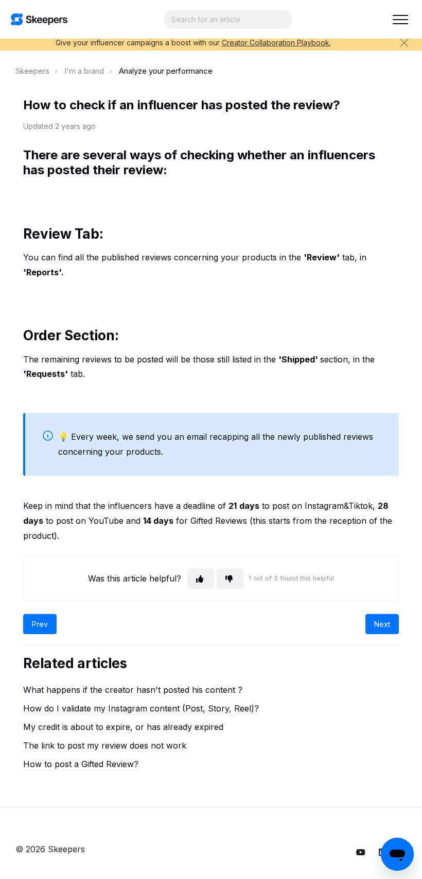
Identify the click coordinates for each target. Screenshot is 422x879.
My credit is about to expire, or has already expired (123, 727)
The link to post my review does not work (104, 745)
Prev (40, 624)
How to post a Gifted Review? (80, 764)
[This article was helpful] (200, 579)
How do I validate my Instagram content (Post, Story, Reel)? (141, 708)
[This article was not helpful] (230, 579)
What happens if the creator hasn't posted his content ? (132, 690)
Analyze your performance (166, 71)
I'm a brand (84, 71)
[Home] (39, 19)
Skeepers (32, 71)
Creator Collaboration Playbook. (276, 42)
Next (382, 624)
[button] (400, 19)
